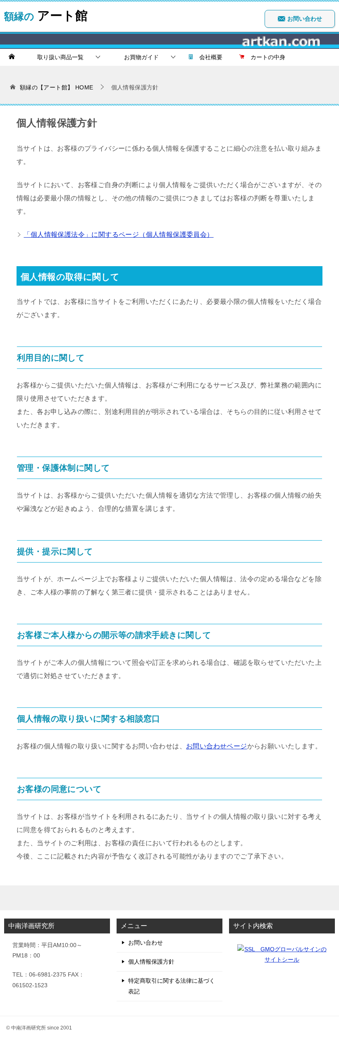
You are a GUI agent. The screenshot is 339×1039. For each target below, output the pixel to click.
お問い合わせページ (216, 746)
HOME (56, 87)
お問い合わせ (304, 18)
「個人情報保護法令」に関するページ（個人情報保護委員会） (118, 234)
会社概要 (207, 57)
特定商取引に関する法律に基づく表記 (171, 985)
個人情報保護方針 (151, 961)
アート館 (46, 14)
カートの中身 (265, 57)
